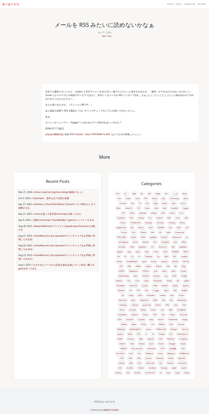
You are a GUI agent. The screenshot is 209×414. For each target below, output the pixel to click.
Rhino (184, 242)
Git (123, 295)
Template (165, 242)
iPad (119, 319)
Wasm (186, 373)
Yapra (166, 290)
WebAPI (123, 348)
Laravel (148, 358)
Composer (183, 339)
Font (131, 218)
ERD (129, 266)
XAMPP (121, 271)
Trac (155, 242)
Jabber (186, 281)
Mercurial (123, 300)
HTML (156, 252)
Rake (155, 300)
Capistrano (144, 300)
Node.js (119, 373)
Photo (132, 213)
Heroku (137, 373)
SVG (120, 368)
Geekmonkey (123, 276)
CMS (122, 358)
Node (130, 334)
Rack (133, 300)
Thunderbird (135, 223)
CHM (165, 252)
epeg (144, 261)
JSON (140, 295)
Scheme (145, 276)
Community (174, 198)
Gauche (157, 276)
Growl (181, 295)
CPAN (155, 285)
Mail (164, 208)
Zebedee (142, 213)
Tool (109, 36)
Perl (147, 203)
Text (132, 203)
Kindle (120, 339)
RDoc (119, 208)
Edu (163, 198)
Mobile (184, 290)
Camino (183, 271)
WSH (166, 256)
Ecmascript (179, 232)
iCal (149, 218)
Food (137, 198)
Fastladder (120, 285)
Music (164, 203)
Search (161, 319)
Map (151, 319)
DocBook (152, 368)
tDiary (182, 223)
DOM (164, 271)
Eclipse (159, 266)
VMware (119, 281)
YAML (173, 271)
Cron (181, 213)
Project (172, 314)
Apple (158, 193)
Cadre (115, 409)
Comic (172, 213)
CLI (132, 256)
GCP (139, 363)
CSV (152, 324)
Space (148, 329)
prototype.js (123, 242)
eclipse (148, 266)
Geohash (129, 319)
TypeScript (150, 363)
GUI (146, 290)
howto (128, 198)
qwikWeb (183, 247)
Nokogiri (174, 329)
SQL (160, 363)
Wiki (186, 218)
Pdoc (174, 203)
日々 (126, 193)
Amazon (130, 339)
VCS (170, 334)
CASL (134, 232)
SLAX (137, 281)
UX (153, 334)
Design (161, 334)
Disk (156, 208)
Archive (202, 4)
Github (143, 310)
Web (134, 193)
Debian (154, 213)
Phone (143, 324)
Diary (178, 4)
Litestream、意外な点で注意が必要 (51, 198)
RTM (167, 305)
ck (139, 256)
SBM (170, 310)
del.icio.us (163, 247)
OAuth (170, 358)
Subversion (176, 237)
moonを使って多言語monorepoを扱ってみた (57, 213)
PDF (123, 213)
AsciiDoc (130, 368)
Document (182, 363)
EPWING (175, 252)
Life (132, 227)
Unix (119, 198)
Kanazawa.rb (182, 334)
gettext (120, 252)
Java (175, 242)
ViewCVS (129, 208)
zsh (160, 232)
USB (171, 324)
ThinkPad (148, 256)
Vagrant (151, 339)
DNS (169, 218)
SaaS (151, 344)
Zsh (187, 227)
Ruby (156, 203)
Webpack (149, 353)
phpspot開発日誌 (54, 134)
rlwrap (119, 261)
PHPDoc (146, 271)
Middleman (184, 353)
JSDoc (138, 252)
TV (140, 203)
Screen (124, 232)
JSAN (174, 276)
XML (175, 290)
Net (103, 36)
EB (119, 256)
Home (170, 4)
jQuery (120, 334)
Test (163, 314)
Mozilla (165, 285)
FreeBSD (174, 208)
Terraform (120, 353)
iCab (155, 271)
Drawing (171, 223)
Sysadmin (121, 218)
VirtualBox (151, 295)
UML (131, 363)
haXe (168, 232)
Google (184, 276)
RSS (171, 300)
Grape (183, 344)
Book (186, 198)
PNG (139, 358)
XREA (179, 227)
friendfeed (181, 310)
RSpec (134, 324)
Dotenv (122, 344)
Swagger (172, 344)
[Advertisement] (104, 63)
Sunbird (159, 218)
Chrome (181, 324)
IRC (178, 281)
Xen (170, 227)
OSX (163, 213)
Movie (154, 198)
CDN (183, 348)
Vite (128, 373)
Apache (145, 242)
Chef (160, 339)
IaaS (131, 353)
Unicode (132, 310)
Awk (168, 266)
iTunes (153, 310)
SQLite (133, 237)
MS (166, 193)
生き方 (183, 203)
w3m (135, 276)
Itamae (142, 344)
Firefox (143, 232)
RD (175, 266)
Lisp (166, 276)
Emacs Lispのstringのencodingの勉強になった (58, 192)
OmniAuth (151, 348)
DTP (121, 266)
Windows (170, 339)
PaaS (132, 344)
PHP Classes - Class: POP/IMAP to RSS (90, 134)
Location (141, 319)
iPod (184, 305)
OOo (176, 305)
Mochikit (122, 247)
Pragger (156, 290)
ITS (130, 290)
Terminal (160, 223)
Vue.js (160, 353)
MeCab (186, 261)
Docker (161, 344)
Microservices (137, 348)
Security (123, 203)
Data (168, 373)
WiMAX (162, 324)
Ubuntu (175, 261)
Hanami (170, 363)
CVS (138, 208)
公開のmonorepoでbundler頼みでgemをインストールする (63, 220)
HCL (139, 353)
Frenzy (153, 261)
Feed (132, 247)
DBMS (138, 266)
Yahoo (122, 310)
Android (135, 305)
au (187, 237)
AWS (130, 358)
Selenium (160, 358)
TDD (155, 314)
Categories (189, 4)
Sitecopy (148, 223)
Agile (141, 339)
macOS (184, 368)
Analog (141, 218)
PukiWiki (161, 227)
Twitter (175, 285)
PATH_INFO (121, 237)
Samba (162, 295)
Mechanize (182, 300)
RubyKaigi (121, 329)
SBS (173, 247)
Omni (150, 227)
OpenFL (186, 285)
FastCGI (164, 237)
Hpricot (185, 329)
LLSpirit (145, 285)
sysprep (164, 261)
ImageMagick (132, 261)
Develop (164, 368)
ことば (175, 193)
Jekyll (174, 368)
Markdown (158, 281)
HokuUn (134, 314)
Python (158, 305)
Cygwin (186, 208)
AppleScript (121, 227)
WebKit (124, 324)
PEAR (143, 237)
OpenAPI (181, 358)
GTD (138, 334)
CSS (152, 247)
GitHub (121, 363)
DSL (128, 281)
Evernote (183, 314)
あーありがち (10, 4)
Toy (158, 256)
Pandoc (141, 368)
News (184, 193)
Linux (178, 218)
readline (184, 256)
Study (131, 295)
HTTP (162, 348)
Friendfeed (122, 314)
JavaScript (147, 305)
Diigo (184, 266)
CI (146, 334)
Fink (152, 232)
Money (141, 227)
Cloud (177, 373)
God (162, 310)
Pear (172, 295)
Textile (169, 281)
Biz (142, 193)
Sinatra (145, 314)
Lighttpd (153, 237)
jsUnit (135, 242)
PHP (145, 198)
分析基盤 (172, 348)
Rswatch (121, 290)
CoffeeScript (161, 329)
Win (163, 300)
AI (161, 373)
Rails (147, 252)
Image (184, 319)
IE (125, 256)
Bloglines (142, 247)
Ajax (129, 252)
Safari (146, 281)
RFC (174, 256)
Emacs (123, 223)
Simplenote (172, 319)
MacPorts (133, 285)
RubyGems (133, 271)
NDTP (186, 252)
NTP (138, 290)
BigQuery (171, 353)
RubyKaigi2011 (135, 329)
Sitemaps (123, 305)
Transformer (150, 373)
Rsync (147, 208)
